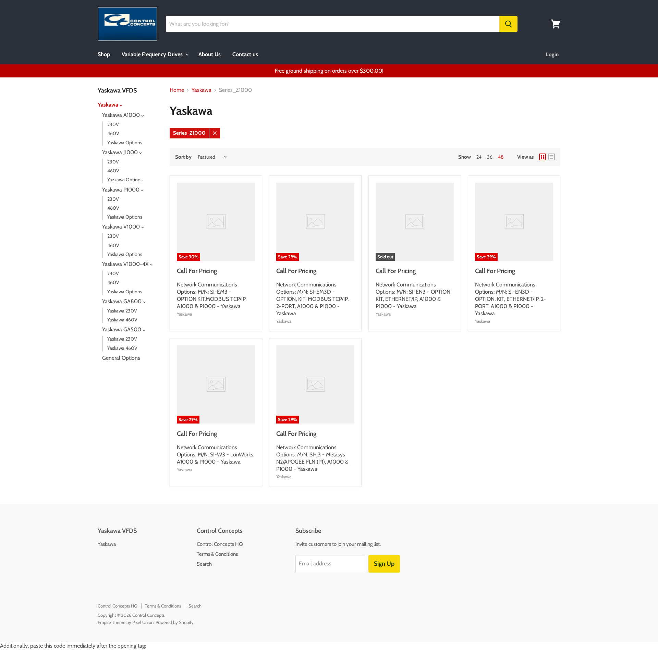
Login (552, 54)
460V (113, 133)
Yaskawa (109, 104)
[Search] (508, 24)
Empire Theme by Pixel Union (126, 622)
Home (177, 90)
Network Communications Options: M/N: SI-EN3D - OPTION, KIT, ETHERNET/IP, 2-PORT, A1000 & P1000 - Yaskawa (510, 299)
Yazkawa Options (125, 179)
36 (489, 157)
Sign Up (384, 563)
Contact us (245, 54)
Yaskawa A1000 (121, 115)
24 (479, 157)
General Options (121, 358)
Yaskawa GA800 (122, 301)
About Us (209, 54)
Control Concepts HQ (220, 544)
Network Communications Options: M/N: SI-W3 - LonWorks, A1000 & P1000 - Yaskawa (215, 454)
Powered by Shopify (175, 622)
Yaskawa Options (124, 142)
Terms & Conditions (217, 554)
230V (113, 124)
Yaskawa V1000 (121, 226)
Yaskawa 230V (122, 311)
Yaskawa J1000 (120, 152)
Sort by (183, 157)
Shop (104, 54)
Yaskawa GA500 (122, 329)
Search (204, 564)
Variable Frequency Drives (153, 54)
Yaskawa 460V (122, 320)
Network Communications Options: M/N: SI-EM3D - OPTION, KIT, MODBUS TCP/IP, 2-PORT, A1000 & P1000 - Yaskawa (312, 299)
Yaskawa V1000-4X (126, 264)
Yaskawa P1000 (121, 189)
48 (500, 157)
